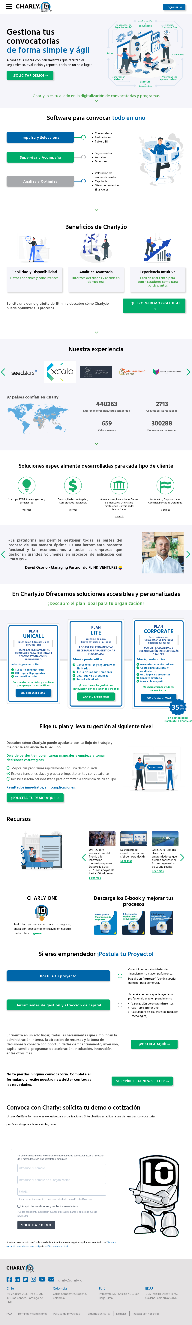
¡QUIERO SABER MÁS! (33, 693)
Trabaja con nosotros (145, 1313)
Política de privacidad (66, 1313)
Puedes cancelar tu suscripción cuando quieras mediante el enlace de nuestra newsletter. (57, 1214)
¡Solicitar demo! (28, 75)
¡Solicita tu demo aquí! (33, 797)
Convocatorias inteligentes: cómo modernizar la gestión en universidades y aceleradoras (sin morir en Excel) (165, 858)
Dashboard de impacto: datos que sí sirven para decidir (101, 853)
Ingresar (172, 7)
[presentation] (4, 372)
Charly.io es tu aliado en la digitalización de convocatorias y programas (96, 95)
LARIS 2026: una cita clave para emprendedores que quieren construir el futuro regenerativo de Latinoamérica (132, 858)
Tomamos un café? (98, 1313)
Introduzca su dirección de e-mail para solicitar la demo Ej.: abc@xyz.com (54, 1199)
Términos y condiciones (32, 1313)
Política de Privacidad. (56, 1246)
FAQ (9, 1313)
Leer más (95, 861)
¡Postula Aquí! (152, 1044)
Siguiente (96, 210)
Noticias (121, 1313)
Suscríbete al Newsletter (140, 1081)
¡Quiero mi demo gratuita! (155, 303)
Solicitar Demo (36, 1225)
